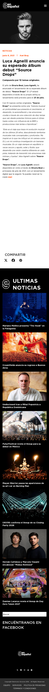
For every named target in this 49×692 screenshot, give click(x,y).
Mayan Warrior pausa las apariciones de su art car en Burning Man (23, 484)
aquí (10, 177)
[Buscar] (43, 614)
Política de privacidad (34, 685)
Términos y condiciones (24, 688)
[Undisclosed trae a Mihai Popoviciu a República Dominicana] (25, 386)
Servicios (17, 685)
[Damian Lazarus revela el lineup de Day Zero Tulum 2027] (25, 583)
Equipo (7, 685)
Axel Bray (24, 55)
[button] (45, 6)
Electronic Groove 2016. (20, 681)
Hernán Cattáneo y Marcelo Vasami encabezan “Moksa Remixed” (21, 563)
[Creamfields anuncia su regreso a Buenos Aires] (25, 346)
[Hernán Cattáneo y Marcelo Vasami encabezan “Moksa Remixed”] (25, 543)
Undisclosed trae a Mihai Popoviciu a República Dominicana (22, 406)
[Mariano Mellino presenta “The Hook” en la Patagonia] (25, 307)
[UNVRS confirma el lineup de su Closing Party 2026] (25, 504)
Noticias (7, 51)
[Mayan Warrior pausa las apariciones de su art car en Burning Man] (25, 464)
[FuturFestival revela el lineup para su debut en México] (25, 425)
